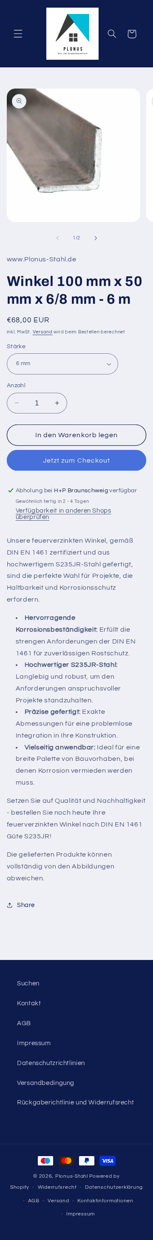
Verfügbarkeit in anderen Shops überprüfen (63, 514)
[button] (18, 34)
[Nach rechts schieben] (95, 238)
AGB (24, 1023)
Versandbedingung (45, 1083)
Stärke (16, 347)
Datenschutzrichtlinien (51, 1063)
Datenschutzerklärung (114, 1187)
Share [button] (26, 905)
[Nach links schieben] (57, 238)
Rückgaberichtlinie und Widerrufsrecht (75, 1102)
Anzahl (16, 385)
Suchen (28, 983)
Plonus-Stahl (71, 1176)
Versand (43, 332)
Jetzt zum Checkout (76, 460)
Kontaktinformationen (105, 1200)
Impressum (34, 1043)
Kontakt (29, 1003)
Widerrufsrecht (57, 1187)
